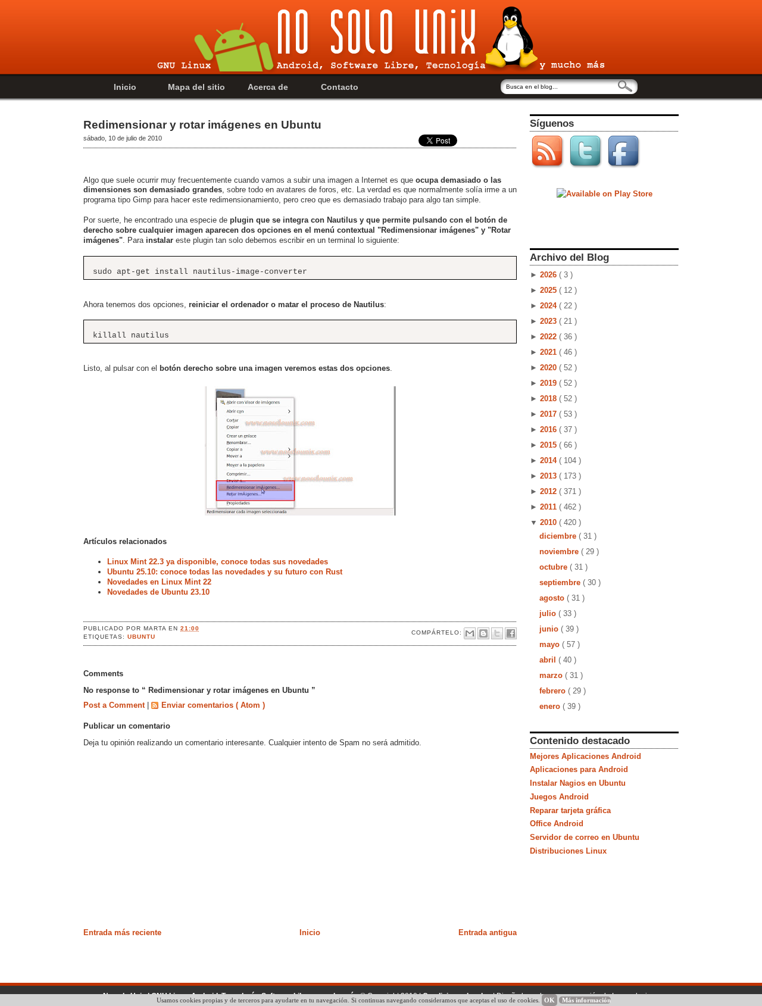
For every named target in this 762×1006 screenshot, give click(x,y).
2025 (549, 290)
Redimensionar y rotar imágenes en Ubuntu (202, 124)
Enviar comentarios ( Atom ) (213, 705)
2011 (549, 506)
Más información (586, 1000)
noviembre (560, 551)
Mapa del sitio (196, 87)
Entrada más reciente (122, 932)
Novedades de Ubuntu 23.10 (158, 592)
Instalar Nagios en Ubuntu (578, 783)
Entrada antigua (487, 932)
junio (550, 628)
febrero (553, 690)
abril (548, 659)
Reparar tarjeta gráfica (570, 810)
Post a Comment (115, 705)
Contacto (339, 87)
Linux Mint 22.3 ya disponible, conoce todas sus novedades (217, 561)
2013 (549, 475)
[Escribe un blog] (483, 633)
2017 (549, 414)
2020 (549, 367)
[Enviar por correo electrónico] (470, 633)
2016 (549, 429)
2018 (549, 398)
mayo (550, 644)
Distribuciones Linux (568, 850)
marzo (552, 675)
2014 (549, 460)
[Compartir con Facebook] (511, 633)
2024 (549, 305)
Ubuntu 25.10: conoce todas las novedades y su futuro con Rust (224, 571)
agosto (553, 597)
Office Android (556, 823)
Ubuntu (141, 636)
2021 (549, 352)
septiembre (561, 582)
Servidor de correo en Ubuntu (584, 837)
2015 (549, 444)
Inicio (125, 87)
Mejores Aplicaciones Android (585, 756)
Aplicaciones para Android (579, 769)
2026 (549, 274)
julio (548, 613)
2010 (549, 522)
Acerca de (268, 87)
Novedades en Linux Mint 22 (159, 581)
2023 (549, 321)
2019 (549, 383)
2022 (549, 336)
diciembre (559, 536)
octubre (554, 567)
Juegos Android (559, 796)
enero (551, 706)
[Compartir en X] (497, 633)
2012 (549, 491)
